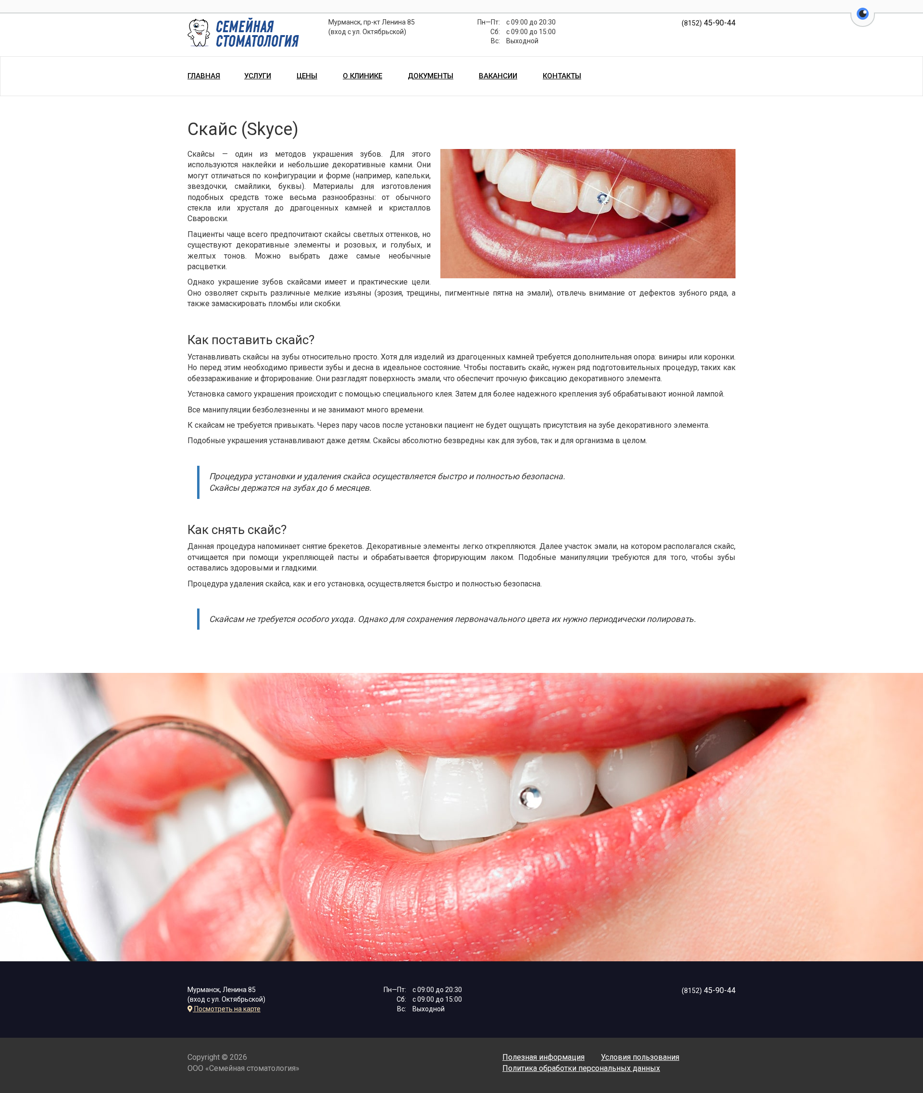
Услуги (257, 76)
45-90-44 (709, 22)
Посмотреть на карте (227, 1009)
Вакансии (498, 76)
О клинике (362, 76)
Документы (430, 76)
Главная (203, 76)
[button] (862, 19)
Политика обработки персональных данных (581, 1068)
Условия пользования (640, 1057)
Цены (307, 76)
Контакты (562, 76)
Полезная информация (543, 1057)
